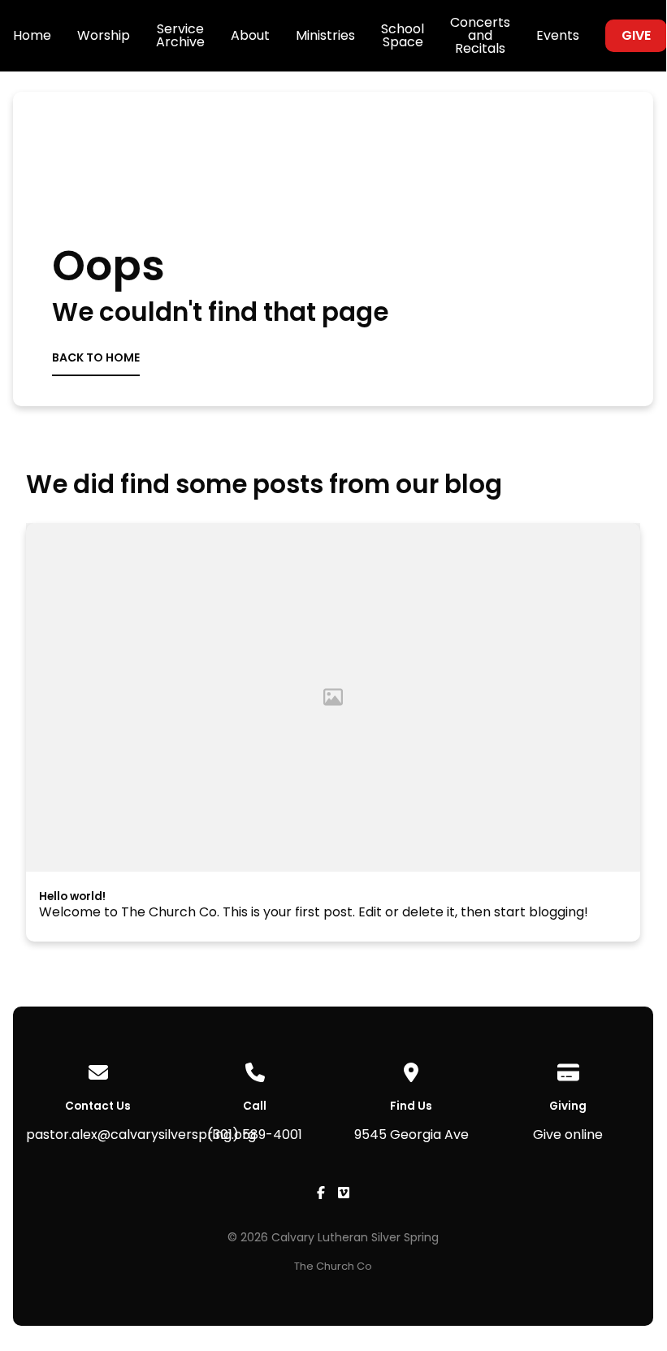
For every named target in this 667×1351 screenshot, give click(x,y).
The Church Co (333, 1266)
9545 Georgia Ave (411, 1134)
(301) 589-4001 (254, 1134)
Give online (568, 1134)
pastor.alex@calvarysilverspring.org (141, 1134)
